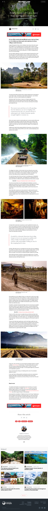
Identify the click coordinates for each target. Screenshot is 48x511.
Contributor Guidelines (29, 502)
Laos (19, 421)
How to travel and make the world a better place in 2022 (10, 489)
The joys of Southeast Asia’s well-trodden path (26, 180)
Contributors (22, 504)
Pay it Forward (43, 1)
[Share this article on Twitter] (36, 29)
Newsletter (36, 503)
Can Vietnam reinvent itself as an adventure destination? (9, 469)
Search (44, 503)
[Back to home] (24, 2)
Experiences (24, 9)
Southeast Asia (30, 421)
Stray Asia (27, 388)
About (23, 503)
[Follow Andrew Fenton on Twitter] (24, 442)
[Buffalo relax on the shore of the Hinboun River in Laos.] (24, 75)
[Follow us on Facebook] (40, 508)
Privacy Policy (4, 507)
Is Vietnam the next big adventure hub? (26, 312)
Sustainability (29, 505)
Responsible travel (24, 421)
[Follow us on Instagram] (45, 508)
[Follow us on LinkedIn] (38, 29)
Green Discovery (16, 364)
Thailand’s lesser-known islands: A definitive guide (33, 469)
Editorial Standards (28, 503)
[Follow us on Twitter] (42, 508)
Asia (16, 421)
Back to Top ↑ (24, 495)
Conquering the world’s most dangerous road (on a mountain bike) (35, 489)
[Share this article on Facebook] (33, 29)
